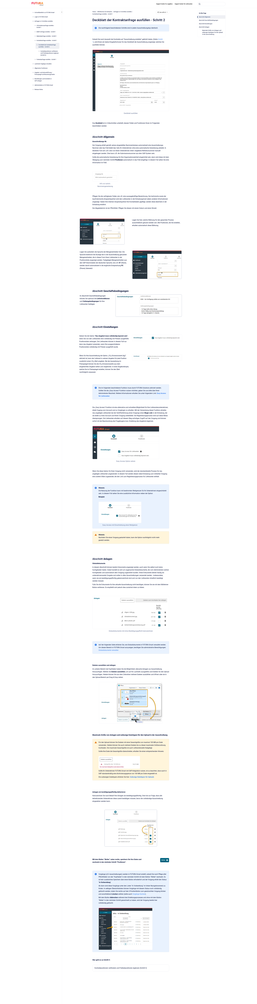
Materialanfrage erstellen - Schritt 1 (47, 36)
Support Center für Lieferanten (183, 4)
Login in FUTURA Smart (41, 17)
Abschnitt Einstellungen (205, 23)
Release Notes (39, 89)
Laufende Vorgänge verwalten (43, 64)
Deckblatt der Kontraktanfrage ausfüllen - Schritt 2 (47, 46)
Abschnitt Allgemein (204, 17)
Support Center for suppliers (164, 4)
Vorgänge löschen (138, 894)
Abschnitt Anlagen (204, 27)
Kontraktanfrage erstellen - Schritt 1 (47, 40)
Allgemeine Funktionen (41, 68)
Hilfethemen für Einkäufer (104, 11)
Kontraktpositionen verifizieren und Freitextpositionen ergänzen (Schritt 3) (49, 53)
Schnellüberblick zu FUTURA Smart (44, 12)
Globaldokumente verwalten (108, 650)
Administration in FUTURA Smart (44, 85)
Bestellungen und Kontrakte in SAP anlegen (43, 80)
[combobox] (211, 4)
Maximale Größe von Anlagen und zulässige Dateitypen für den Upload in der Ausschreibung (212, 32)
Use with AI (162, 12)
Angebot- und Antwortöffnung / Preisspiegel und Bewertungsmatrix (45, 73)
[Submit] (199, 4)
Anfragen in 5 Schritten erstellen (44, 21)
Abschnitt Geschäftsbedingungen (208, 20)
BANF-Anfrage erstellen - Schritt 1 (46, 32)
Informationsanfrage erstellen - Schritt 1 (45, 26)
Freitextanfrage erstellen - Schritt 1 (46, 59)
